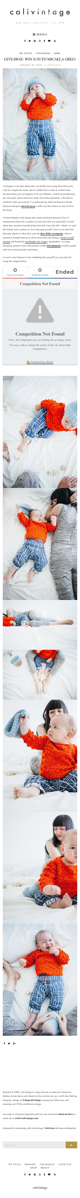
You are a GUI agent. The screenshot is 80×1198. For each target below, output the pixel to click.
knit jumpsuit (54, 245)
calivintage (40, 1187)
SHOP (33, 1167)
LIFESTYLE (65, 1164)
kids (57, 53)
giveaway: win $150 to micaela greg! (40, 59)
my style (26, 53)
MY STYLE (15, 1164)
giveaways (43, 53)
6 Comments (53, 65)
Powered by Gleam (42, 362)
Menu (41, 34)
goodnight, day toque (36, 241)
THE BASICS (47, 1164)
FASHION (30, 1164)
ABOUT (45, 1167)
